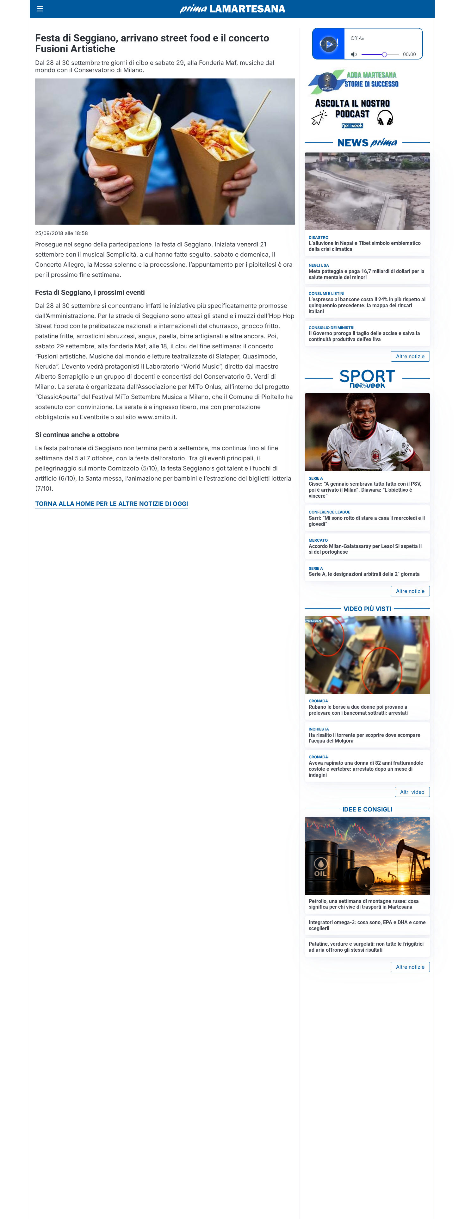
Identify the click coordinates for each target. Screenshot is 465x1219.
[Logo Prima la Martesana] (232, 9)
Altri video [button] (412, 792)
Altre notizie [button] (410, 356)
